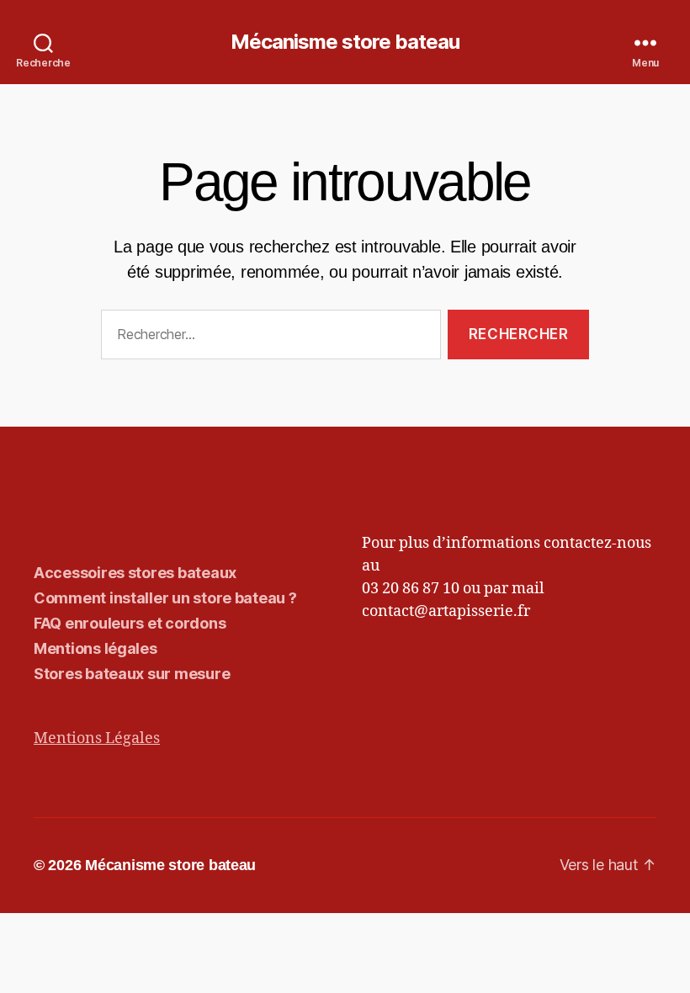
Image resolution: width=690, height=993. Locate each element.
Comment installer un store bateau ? (165, 598)
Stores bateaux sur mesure (132, 673)
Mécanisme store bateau (345, 42)
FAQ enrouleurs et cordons (130, 623)
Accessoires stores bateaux (135, 572)
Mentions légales (95, 648)
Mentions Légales (97, 738)
